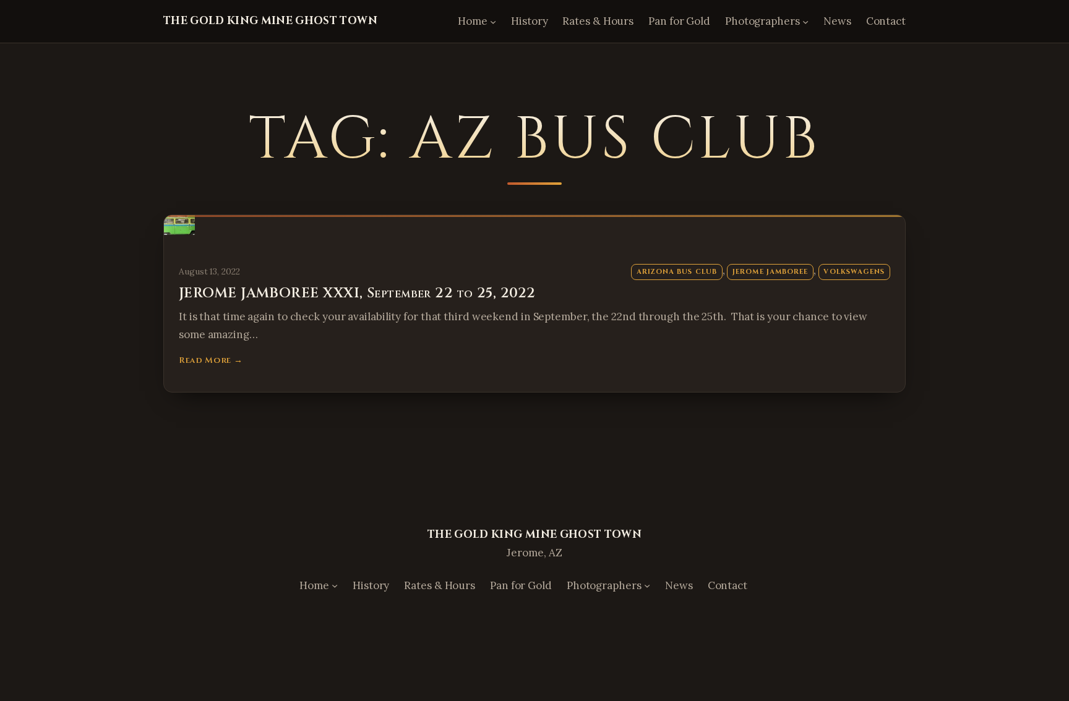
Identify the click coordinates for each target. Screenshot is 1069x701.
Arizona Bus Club (677, 271)
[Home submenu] (493, 21)
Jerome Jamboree (770, 271)
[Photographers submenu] (805, 21)
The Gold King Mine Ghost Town (270, 21)
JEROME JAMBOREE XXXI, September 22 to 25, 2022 (357, 293)
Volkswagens (854, 271)
